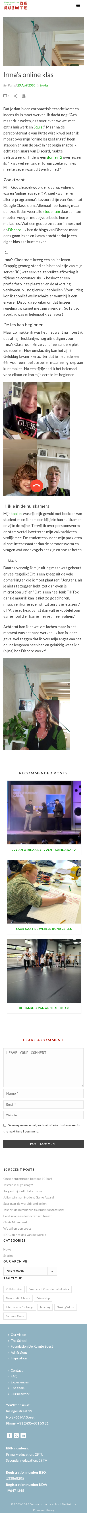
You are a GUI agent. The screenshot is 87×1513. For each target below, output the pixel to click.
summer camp (15, 1316)
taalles (16, 513)
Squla (38, 127)
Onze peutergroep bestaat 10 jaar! (27, 1178)
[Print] (26, 96)
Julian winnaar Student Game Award (44, 849)
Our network (20, 1394)
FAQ (14, 1376)
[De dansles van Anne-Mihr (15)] (44, 971)
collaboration (14, 1289)
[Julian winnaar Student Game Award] (44, 812)
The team (18, 1388)
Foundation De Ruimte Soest (32, 1346)
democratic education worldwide (49, 1289)
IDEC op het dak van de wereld (24, 1234)
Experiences (20, 1382)
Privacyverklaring (43, 1510)
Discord (14, 229)
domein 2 (54, 157)
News (7, 1249)
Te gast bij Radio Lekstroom (22, 1191)
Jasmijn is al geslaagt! (18, 1185)
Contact (17, 1370)
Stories (44, 85)
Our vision (18, 1335)
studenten (51, 211)
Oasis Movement (15, 1222)
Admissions (19, 1352)
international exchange (19, 1307)
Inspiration (19, 1358)
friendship (43, 1298)
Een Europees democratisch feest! (27, 1216)
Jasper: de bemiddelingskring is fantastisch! (33, 1210)
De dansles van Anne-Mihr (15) (44, 1008)
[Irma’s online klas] (43, 41)
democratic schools (18, 1298)
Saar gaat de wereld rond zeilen (44, 928)
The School (19, 1341)
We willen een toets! (18, 1228)
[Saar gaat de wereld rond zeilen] (44, 892)
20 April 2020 (26, 85)
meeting (45, 1307)
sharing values (65, 1307)
